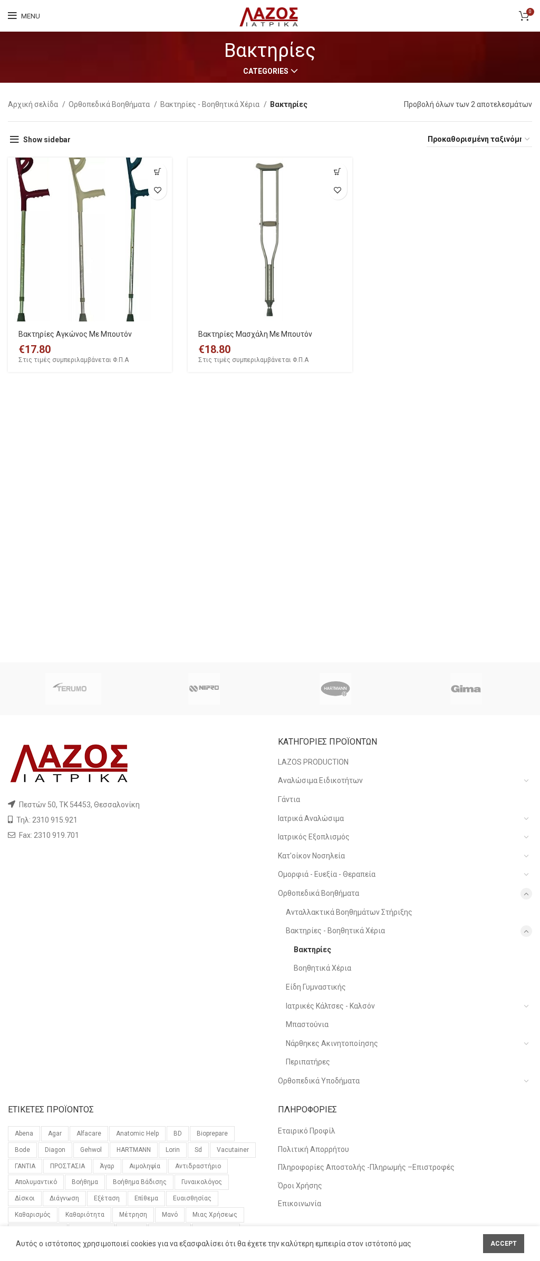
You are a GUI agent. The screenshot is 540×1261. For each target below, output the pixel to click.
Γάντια (289, 799)
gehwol (91, 1150)
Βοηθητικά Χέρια (322, 968)
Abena (24, 1133)
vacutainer (233, 1150)
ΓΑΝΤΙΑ (25, 1166)
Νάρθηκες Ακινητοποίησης (332, 1043)
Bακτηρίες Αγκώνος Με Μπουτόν (75, 334)
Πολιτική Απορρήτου (313, 1149)
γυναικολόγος (201, 1182)
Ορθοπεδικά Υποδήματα (319, 1081)
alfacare (88, 1133)
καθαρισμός (33, 1214)
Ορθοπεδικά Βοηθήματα (110, 104)
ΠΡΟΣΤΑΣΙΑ (67, 1166)
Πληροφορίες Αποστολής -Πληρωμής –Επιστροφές (366, 1167)
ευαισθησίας (192, 1198)
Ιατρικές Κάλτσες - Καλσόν (330, 1006)
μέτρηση (133, 1214)
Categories (265, 71)
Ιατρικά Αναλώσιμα (311, 818)
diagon (55, 1150)
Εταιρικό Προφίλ (306, 1131)
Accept (503, 1243)
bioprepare (212, 1133)
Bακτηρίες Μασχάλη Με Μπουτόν (255, 334)
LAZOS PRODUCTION (313, 762)
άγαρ (107, 1166)
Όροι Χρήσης (300, 1185)
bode (22, 1150)
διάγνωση (64, 1198)
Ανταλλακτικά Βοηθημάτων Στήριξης (349, 912)
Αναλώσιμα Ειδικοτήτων (320, 780)
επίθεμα (146, 1198)
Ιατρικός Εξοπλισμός (314, 837)
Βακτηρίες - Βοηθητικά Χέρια (210, 104)
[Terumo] (73, 688)
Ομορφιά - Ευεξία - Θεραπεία (326, 874)
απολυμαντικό (36, 1182)
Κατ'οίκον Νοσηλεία (311, 856)
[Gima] (466, 688)
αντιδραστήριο (198, 1166)
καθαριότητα (84, 1214)
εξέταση (107, 1198)
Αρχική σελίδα (34, 104)
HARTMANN (134, 1150)
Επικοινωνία (299, 1203)
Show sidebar (47, 139)
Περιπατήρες (308, 1062)
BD (177, 1133)
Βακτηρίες (312, 949)
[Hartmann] (335, 688)
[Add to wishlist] (157, 190)
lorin (173, 1150)
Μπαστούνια (307, 1024)
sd (198, 1150)
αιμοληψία (144, 1166)
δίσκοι (25, 1198)
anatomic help (137, 1133)
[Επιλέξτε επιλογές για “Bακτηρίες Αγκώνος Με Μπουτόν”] (157, 172)
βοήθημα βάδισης (140, 1182)
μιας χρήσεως (214, 1214)
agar (55, 1133)
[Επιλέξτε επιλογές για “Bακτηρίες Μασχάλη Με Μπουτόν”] (338, 172)
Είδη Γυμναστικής (316, 987)
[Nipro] (204, 688)
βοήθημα (85, 1182)
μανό (170, 1214)
